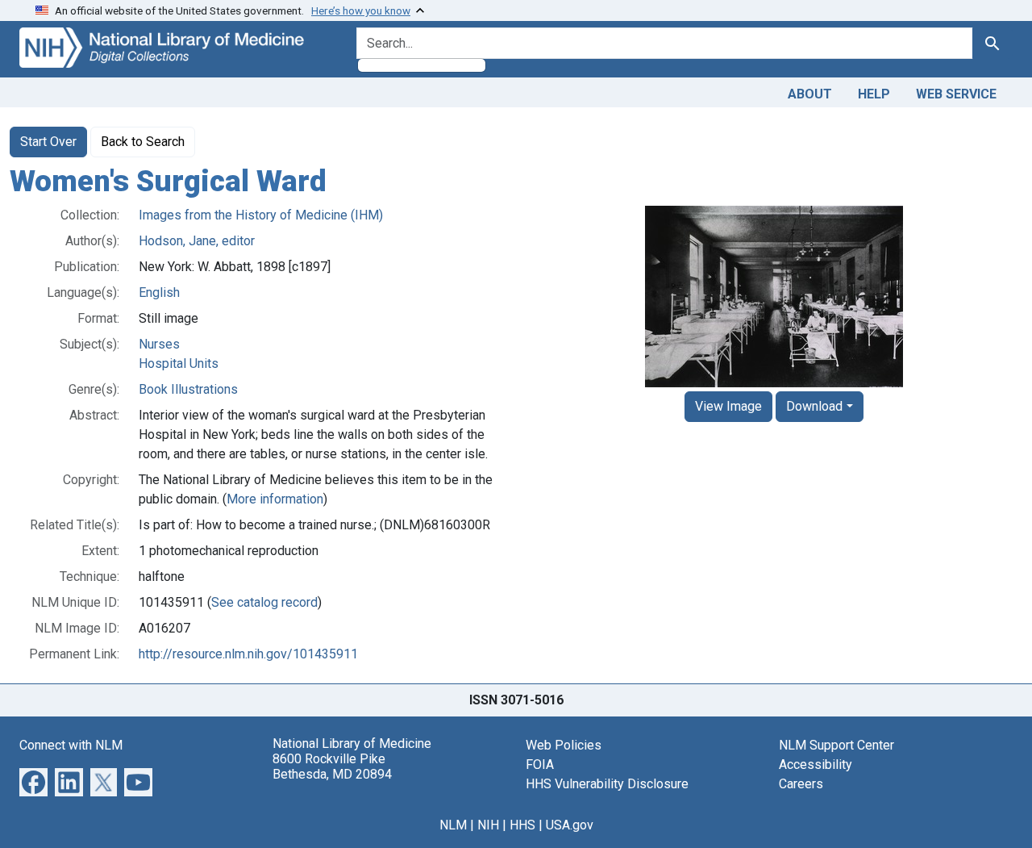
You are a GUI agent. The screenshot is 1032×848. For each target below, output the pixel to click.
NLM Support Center (836, 745)
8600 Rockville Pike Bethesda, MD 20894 (332, 766)
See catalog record (264, 602)
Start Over (48, 141)
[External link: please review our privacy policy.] (33, 780)
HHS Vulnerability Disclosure (607, 784)
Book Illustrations (188, 389)
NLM (453, 825)
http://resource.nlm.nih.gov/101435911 (248, 654)
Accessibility (815, 764)
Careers (801, 784)
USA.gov (569, 825)
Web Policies (563, 745)
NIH (488, 825)
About (810, 94)
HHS (522, 825)
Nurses (159, 344)
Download (814, 406)
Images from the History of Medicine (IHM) (261, 215)
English (159, 292)
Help (874, 94)
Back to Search (143, 141)
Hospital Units (178, 363)
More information (275, 499)
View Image (728, 406)
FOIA (540, 764)
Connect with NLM (71, 745)
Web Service (956, 94)
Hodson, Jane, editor (197, 241)
